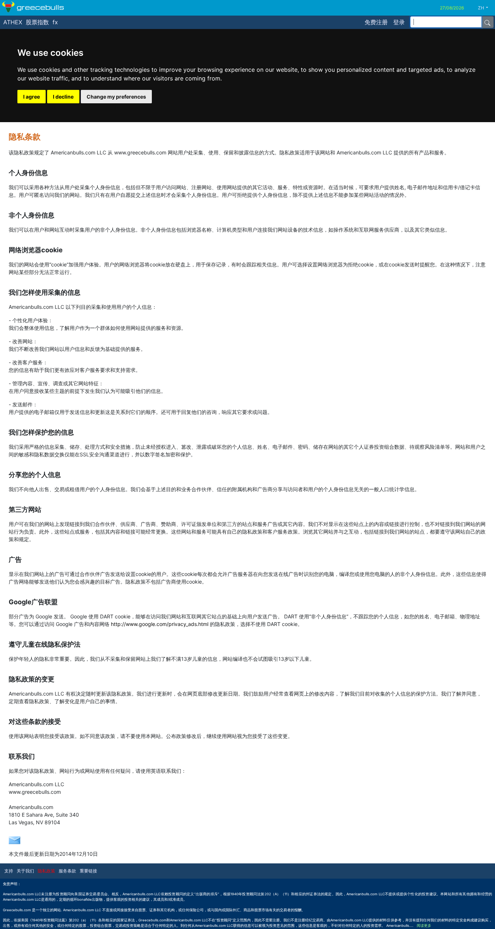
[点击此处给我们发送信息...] (14, 839)
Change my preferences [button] (116, 97)
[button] (486, 8)
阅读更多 (424, 926)
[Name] (487, 22)
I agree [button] (31, 97)
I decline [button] (63, 97)
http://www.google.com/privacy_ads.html (159, 624)
